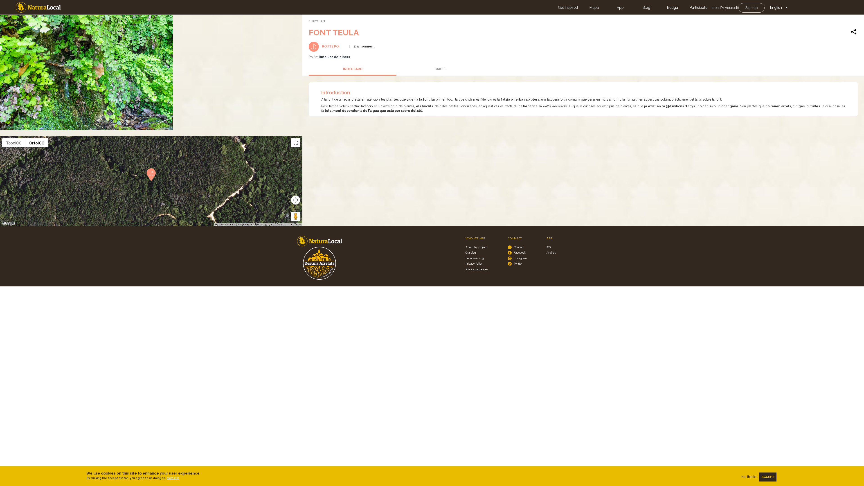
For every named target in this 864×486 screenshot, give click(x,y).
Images (440, 69)
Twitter (518, 263)
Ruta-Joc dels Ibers (334, 57)
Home (38, 7)
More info (173, 478)
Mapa (594, 7)
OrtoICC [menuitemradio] (36, 143)
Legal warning (475, 258)
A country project (476, 247)
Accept (767, 477)
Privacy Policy (474, 263)
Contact (519, 247)
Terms (298, 224)
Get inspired (568, 7)
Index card (352, 69)
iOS (549, 247)
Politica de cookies (477, 269)
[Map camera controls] (295, 200)
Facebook (520, 252)
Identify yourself (724, 8)
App (620, 7)
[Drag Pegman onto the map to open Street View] (295, 216)
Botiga (672, 7)
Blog (646, 7)
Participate (698, 7)
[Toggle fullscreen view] (295, 142)
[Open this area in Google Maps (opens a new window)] (8, 223)
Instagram (520, 258)
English (776, 7)
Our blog (471, 252)
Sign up (751, 8)
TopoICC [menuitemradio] (14, 143)
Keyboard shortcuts (225, 224)
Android (551, 252)
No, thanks (748, 477)
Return (318, 21)
